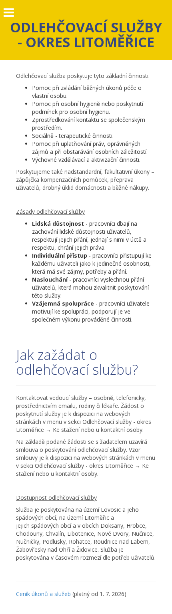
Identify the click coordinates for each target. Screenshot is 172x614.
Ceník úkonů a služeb (43, 594)
